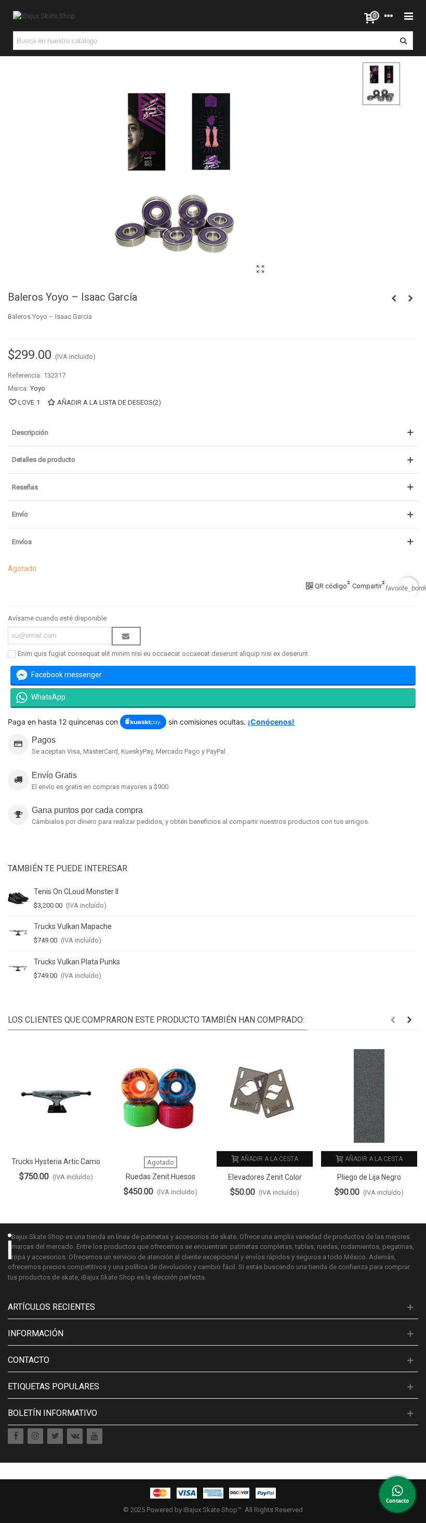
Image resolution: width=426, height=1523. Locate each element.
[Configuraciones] (388, 15)
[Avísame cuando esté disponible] (126, 636)
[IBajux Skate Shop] (44, 15)
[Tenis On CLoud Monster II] (18, 898)
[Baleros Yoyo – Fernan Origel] (410, 298)
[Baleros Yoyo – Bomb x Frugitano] (394, 298)
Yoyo (37, 388)
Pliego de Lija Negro (369, 1177)
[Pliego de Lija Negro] (369, 1096)
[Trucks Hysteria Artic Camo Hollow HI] (56, 1096)
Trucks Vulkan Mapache (73, 926)
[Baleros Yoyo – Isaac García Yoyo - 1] (261, 269)
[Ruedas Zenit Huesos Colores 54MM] (160, 1096)
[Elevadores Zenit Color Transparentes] (265, 1096)
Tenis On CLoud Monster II (76, 891)
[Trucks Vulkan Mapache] (18, 933)
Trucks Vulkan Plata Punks (77, 962)
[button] (393, 1020)
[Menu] (408, 15)
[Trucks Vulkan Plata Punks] (18, 968)
